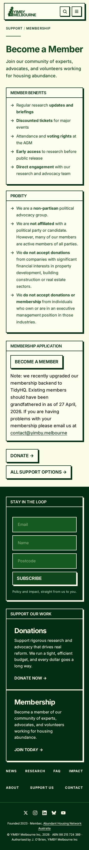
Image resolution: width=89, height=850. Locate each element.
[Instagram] (35, 813)
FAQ (57, 771)
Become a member (36, 361)
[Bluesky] (54, 813)
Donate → (22, 455)
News (11, 771)
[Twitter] (25, 813)
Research (35, 771)
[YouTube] (63, 813)
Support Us (42, 788)
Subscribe (29, 578)
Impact (76, 771)
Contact (74, 788)
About (12, 788)
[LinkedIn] (44, 813)
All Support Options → (38, 472)
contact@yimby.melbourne (38, 432)
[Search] (65, 11)
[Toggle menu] (77, 11)
